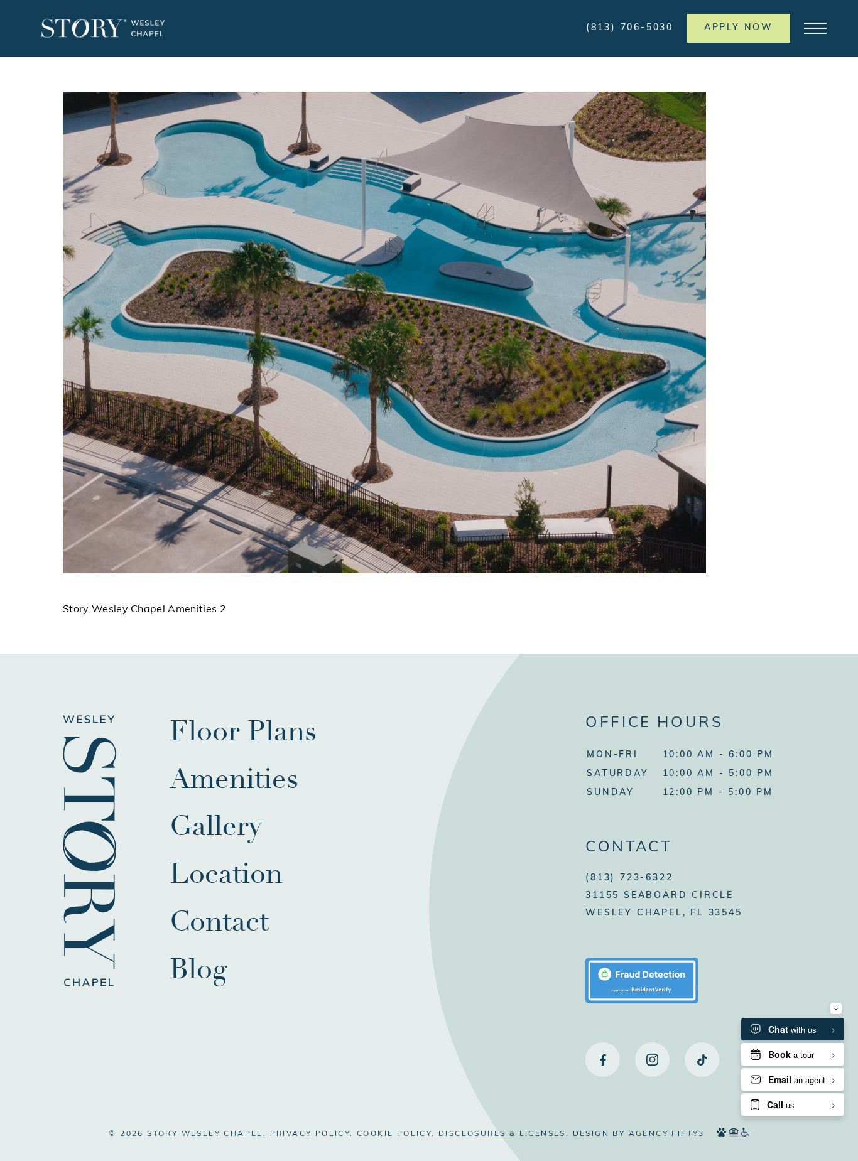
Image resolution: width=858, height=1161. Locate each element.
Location (226, 874)
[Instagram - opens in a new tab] (652, 1059)
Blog (198, 969)
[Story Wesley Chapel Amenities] (384, 571)
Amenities (234, 779)
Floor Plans (243, 731)
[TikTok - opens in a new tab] (702, 1059)
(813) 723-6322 (629, 878)
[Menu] (815, 28)
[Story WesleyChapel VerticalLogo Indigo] (90, 987)
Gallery (216, 826)
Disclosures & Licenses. (503, 1134)
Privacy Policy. (312, 1134)
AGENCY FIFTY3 (667, 1134)
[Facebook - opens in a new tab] (602, 1059)
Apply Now (738, 28)
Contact (219, 921)
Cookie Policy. (396, 1134)
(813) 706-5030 (629, 28)
